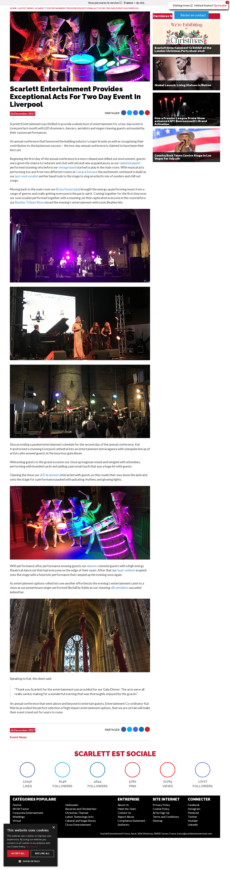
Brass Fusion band (68, 189)
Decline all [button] (42, 853)
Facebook (194, 804)
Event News (18, 737)
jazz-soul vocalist (26, 176)
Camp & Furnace (87, 172)
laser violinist (126, 570)
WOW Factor (21, 808)
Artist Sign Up (161, 812)
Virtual (17, 820)
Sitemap (158, 820)
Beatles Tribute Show (29, 202)
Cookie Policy (161, 808)
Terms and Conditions (166, 816)
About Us (123, 804)
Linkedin (193, 824)
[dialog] (31, 845)
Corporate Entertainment (28, 812)
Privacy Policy (161, 804)
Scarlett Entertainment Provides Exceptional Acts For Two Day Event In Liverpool (87, 8)
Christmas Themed (76, 812)
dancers (92, 566)
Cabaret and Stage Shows (80, 820)
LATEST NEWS (26, 8)
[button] (123, 112)
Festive (17, 804)
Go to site (220, 5)
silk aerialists (120, 588)
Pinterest (193, 812)
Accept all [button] (18, 853)
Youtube (193, 820)
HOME (13, 8)
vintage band (68, 167)
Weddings (19, 816)
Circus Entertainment (78, 824)
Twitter (192, 816)
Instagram (194, 808)
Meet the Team (127, 808)
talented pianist (130, 163)
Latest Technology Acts (79, 816)
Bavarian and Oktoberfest (80, 808)
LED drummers (50, 475)
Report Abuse (126, 816)
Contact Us (124, 812)
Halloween (71, 804)
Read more (32, 846)
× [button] (53, 827)
